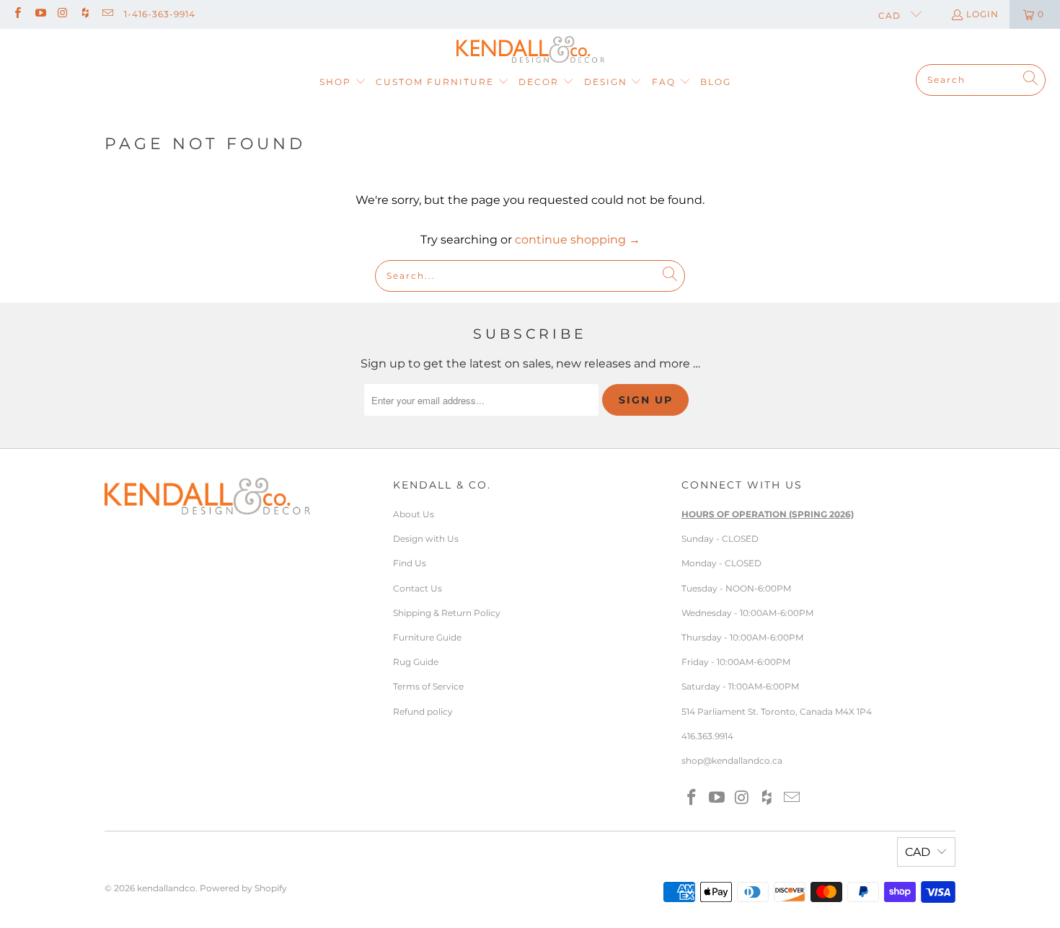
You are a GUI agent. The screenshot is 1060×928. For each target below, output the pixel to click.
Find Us (409, 563)
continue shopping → (577, 239)
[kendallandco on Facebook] (17, 14)
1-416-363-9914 (159, 14)
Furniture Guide (427, 637)
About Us (413, 514)
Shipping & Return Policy (446, 612)
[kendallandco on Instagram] (62, 14)
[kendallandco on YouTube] (39, 14)
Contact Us (417, 588)
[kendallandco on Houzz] (85, 14)
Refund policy (423, 711)
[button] (342, 82)
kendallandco (166, 888)
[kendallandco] (530, 50)
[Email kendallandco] (107, 14)
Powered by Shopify (243, 888)
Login (982, 14)
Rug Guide (415, 661)
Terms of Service (428, 686)
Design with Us (426, 538)
